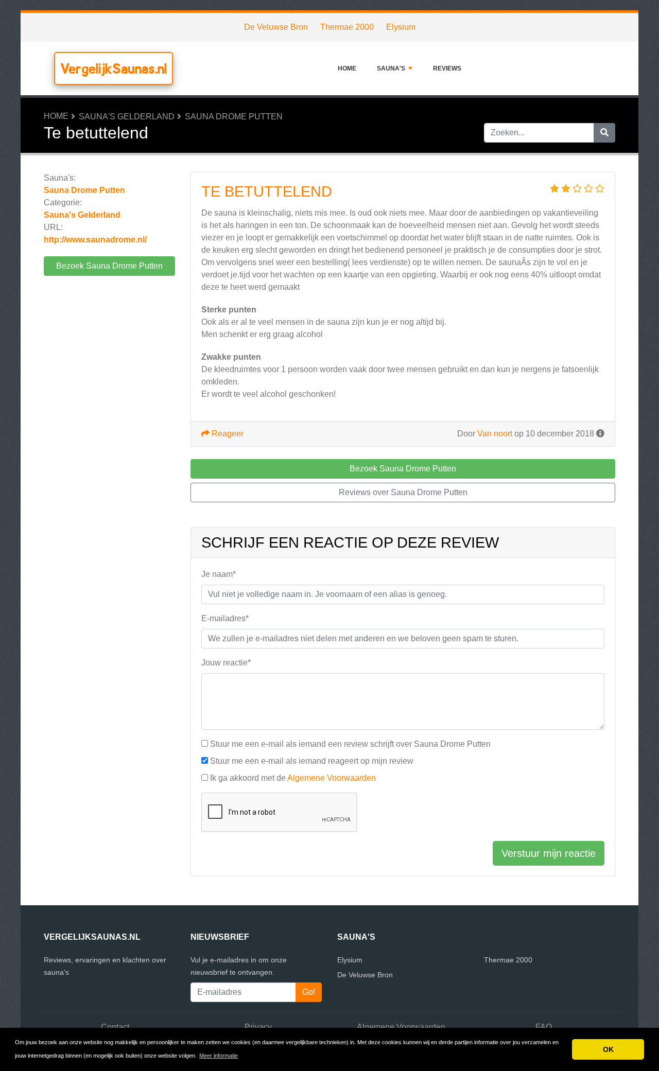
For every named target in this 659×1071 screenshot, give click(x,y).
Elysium (400, 27)
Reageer (227, 433)
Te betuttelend (266, 191)
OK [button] (608, 1049)
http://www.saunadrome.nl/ (95, 239)
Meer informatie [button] (218, 1055)
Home (347, 68)
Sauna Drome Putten (234, 116)
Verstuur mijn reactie (548, 853)
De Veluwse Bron (276, 27)
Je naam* (218, 574)
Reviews (447, 68)
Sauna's (391, 68)
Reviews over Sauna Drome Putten (403, 492)
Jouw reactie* (226, 662)
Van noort (494, 433)
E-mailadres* (225, 618)
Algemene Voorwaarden (331, 778)
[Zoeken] (604, 133)
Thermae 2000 (347, 27)
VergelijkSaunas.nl (113, 68)
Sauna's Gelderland (127, 116)
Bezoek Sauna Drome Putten (109, 265)
